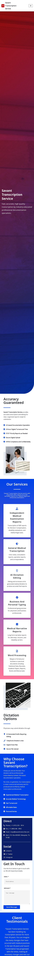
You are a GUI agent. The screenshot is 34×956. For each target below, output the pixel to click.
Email (6, 876)
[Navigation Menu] (31, 5)
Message (7, 888)
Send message (11, 907)
